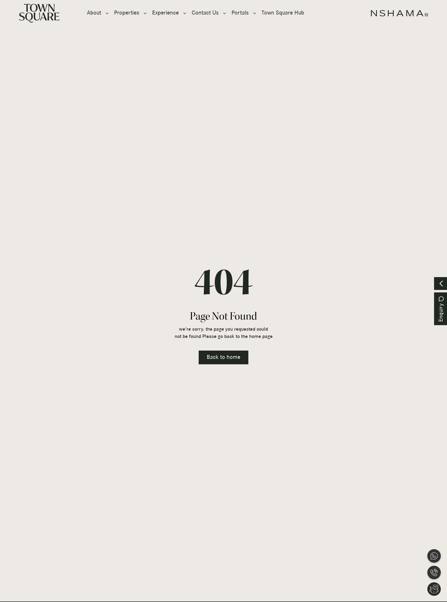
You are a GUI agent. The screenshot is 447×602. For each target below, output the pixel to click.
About (94, 13)
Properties (126, 13)
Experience (165, 13)
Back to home (223, 357)
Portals (240, 13)
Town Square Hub (283, 13)
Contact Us (205, 13)
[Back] (440, 283)
